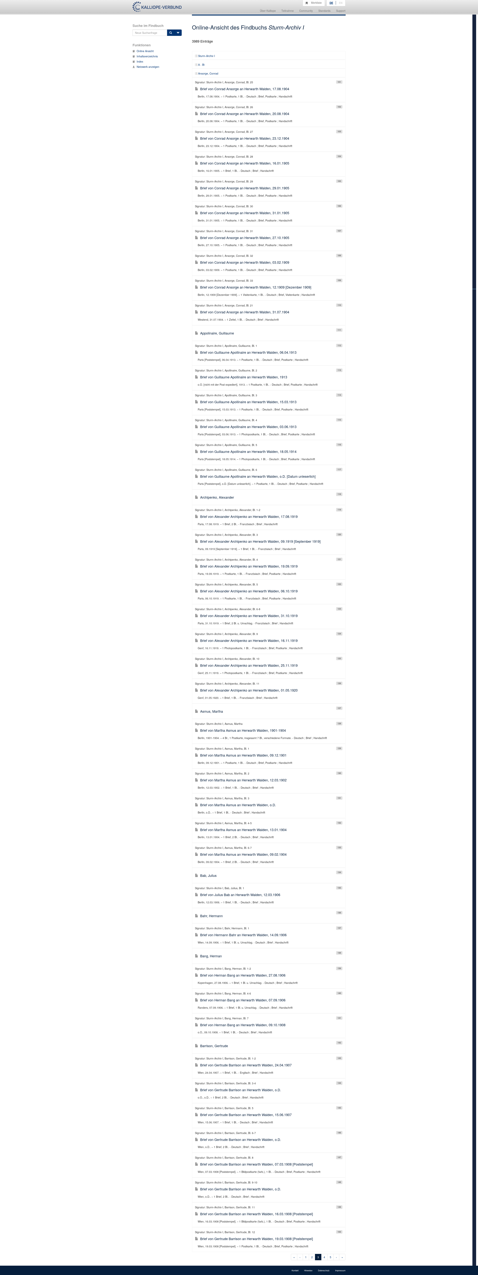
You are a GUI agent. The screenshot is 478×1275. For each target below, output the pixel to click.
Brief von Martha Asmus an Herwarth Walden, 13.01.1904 (243, 829)
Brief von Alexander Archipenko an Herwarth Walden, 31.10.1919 (249, 615)
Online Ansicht (145, 51)
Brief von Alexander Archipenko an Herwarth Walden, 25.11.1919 (249, 665)
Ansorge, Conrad (208, 73)
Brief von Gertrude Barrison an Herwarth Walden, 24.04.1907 (246, 1064)
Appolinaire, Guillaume (217, 333)
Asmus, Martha (211, 711)
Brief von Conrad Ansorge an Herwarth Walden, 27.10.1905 (244, 237)
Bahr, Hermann (211, 915)
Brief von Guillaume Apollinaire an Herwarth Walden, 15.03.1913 (248, 401)
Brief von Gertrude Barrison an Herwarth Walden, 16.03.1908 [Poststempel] (256, 1213)
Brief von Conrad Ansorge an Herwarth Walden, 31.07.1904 (244, 311)
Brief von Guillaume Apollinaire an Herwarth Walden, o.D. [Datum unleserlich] (258, 476)
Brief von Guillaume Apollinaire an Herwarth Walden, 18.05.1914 (248, 451)
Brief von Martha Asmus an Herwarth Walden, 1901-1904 (243, 730)
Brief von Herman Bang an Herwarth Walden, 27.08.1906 (242, 975)
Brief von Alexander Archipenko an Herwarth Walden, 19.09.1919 (249, 566)
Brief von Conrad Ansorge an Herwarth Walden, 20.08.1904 (244, 113)
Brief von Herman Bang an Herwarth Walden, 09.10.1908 (242, 1024)
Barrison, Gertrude (214, 1045)
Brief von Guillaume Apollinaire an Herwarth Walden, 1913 (243, 376)
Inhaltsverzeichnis (147, 56)
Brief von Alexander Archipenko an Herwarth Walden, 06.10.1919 (249, 590)
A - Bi (201, 64)
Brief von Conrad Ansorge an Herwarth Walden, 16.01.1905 (244, 163)
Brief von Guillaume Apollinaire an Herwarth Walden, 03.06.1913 (248, 426)
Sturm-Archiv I (206, 56)
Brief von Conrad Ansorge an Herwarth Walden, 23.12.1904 (244, 138)
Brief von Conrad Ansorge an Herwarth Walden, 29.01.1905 (244, 187)
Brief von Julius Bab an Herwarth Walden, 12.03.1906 (240, 894)
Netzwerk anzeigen (148, 67)
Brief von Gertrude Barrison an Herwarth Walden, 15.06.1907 (246, 1114)
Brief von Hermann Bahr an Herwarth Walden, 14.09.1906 (243, 934)
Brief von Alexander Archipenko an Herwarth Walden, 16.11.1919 (249, 640)
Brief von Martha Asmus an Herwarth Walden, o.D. (238, 804)
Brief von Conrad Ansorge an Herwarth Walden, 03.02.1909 (244, 262)
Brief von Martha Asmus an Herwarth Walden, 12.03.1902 (243, 779)
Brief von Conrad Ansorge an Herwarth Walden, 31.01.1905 (244, 212)
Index (140, 61)
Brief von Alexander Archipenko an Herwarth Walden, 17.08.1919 (249, 516)
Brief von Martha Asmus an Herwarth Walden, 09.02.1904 (243, 854)
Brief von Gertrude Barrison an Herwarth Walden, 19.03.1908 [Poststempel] (256, 1238)
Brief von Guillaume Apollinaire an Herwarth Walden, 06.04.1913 (248, 352)
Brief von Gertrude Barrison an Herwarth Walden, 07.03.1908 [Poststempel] (256, 1164)
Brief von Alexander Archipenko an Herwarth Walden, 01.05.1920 (249, 690)
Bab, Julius (208, 875)
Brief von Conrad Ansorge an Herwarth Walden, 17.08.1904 (244, 88)
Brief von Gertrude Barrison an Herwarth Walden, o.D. (240, 1089)
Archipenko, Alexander (217, 497)
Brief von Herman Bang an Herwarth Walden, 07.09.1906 (242, 999)
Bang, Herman (211, 955)
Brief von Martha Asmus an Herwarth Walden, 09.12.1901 (243, 755)
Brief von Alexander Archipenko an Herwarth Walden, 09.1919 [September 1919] (260, 541)
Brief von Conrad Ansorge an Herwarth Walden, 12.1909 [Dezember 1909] (255, 287)
